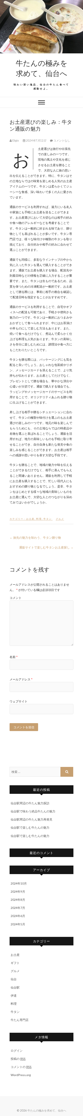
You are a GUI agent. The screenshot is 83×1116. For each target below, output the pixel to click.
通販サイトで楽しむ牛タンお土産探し (46, 547)
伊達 (14, 995)
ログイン (17, 1050)
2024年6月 (18, 916)
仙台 (14, 979)
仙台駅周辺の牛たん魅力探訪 (30, 803)
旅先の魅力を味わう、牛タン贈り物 (35, 537)
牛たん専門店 (20, 1020)
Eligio (16, 140)
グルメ (60, 518)
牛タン (47, 518)
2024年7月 (18, 908)
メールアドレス (21, 679)
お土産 (30, 518)
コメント (15, 598)
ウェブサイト (18, 701)
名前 (14, 657)
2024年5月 (18, 924)
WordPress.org (21, 1075)
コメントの (21, 1067)
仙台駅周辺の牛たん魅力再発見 (31, 819)
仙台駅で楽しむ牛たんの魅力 (30, 827)
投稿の (18, 1058)
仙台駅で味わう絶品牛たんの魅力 (33, 811)
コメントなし (61, 140)
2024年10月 (19, 883)
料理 (39, 518)
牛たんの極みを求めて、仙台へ (41, 68)
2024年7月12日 (36, 140)
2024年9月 (18, 891)
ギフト (15, 963)
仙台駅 (15, 987)
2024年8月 (18, 899)
